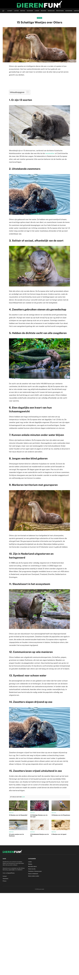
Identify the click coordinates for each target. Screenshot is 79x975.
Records (43, 10)
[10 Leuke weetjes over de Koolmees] (18, 825)
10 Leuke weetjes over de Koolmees (16, 835)
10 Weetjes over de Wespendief (18, 815)
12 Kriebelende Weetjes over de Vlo (39, 835)
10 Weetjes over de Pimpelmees (61, 815)
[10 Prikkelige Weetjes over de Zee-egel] (39, 805)
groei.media (11, 869)
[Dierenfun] (39, 4)
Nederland (51, 10)
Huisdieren (68, 10)
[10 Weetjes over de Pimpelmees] (61, 805)
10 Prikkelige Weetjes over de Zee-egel (38, 816)
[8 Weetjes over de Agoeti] (61, 825)
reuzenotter (49, 153)
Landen (37, 10)
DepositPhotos (11, 873)
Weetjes (22, 10)
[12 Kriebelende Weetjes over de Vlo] (39, 825)
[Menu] (3, 11)
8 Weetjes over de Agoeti (59, 834)
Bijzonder (30, 10)
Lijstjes (16, 10)
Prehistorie (60, 10)
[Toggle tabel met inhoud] (27, 92)
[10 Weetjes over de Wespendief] (18, 805)
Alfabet (9, 10)
